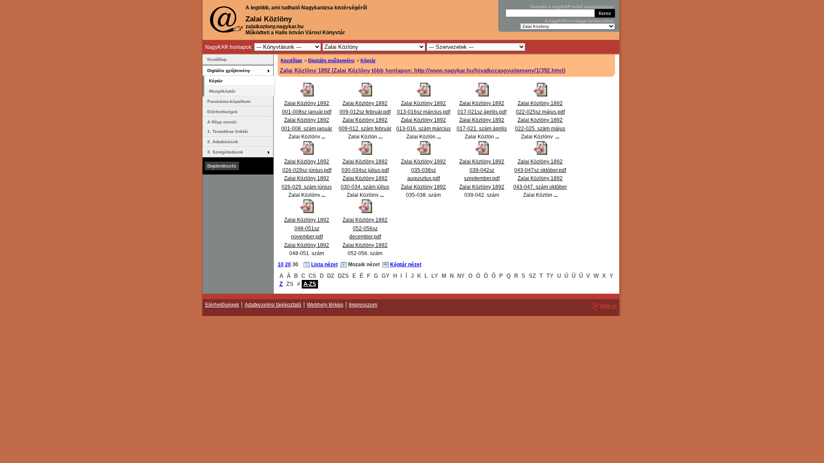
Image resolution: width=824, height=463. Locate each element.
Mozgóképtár (222, 91)
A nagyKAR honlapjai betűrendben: (580, 20)
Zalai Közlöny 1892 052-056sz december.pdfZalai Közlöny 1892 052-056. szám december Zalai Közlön (365, 245)
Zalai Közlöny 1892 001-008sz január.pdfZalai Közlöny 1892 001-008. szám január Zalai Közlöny (306, 120)
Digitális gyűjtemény (331, 60)
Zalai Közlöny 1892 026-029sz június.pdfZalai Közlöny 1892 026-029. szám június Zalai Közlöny (307, 178)
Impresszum (363, 305)
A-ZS (309, 284)
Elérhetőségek (222, 111)
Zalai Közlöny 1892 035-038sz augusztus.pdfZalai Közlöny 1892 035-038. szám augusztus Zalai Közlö (423, 187)
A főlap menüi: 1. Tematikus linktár (227, 127)
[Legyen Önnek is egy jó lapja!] (602, 310)
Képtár (368, 60)
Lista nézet (324, 265)
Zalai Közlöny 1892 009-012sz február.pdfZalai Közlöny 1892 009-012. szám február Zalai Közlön (365, 120)
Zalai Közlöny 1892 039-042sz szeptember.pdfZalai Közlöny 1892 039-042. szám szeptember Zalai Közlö (481, 187)
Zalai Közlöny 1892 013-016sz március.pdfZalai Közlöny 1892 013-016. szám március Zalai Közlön (423, 120)
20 (288, 265)
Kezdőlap (291, 60)
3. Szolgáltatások (225, 152)
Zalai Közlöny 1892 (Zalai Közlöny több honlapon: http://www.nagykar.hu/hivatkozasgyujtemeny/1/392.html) (422, 70)
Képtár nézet (405, 265)
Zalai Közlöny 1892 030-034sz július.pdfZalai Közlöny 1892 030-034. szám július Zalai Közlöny (365, 178)
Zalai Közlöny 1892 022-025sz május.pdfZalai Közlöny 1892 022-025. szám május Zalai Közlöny (540, 120)
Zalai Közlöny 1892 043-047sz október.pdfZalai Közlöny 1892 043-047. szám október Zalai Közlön (540, 178)
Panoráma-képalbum (229, 101)
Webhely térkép (325, 305)
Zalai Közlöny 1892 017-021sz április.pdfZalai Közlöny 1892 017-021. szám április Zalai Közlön (482, 120)
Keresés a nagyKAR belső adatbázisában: (572, 6)
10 (281, 265)
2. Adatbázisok (222, 141)
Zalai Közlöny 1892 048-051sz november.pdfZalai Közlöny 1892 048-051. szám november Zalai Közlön (306, 245)
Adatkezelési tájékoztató (273, 305)
